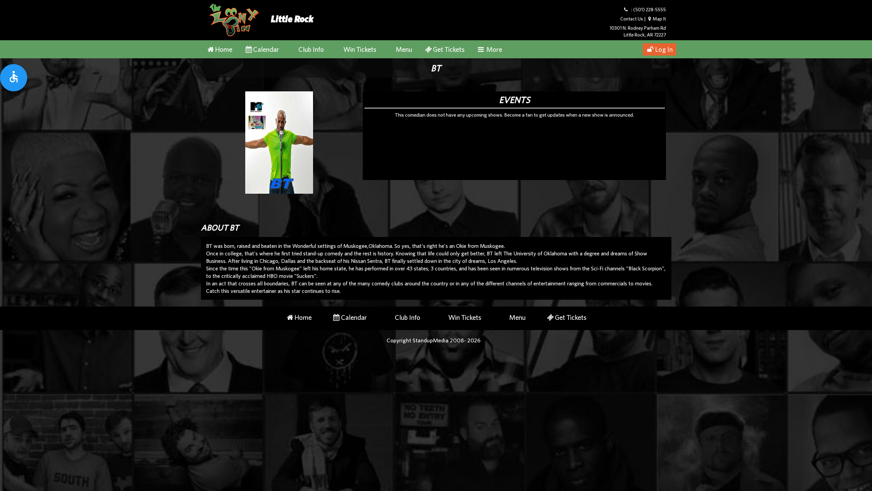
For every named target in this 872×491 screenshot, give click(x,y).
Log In (664, 49)
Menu (404, 49)
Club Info (311, 49)
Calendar (266, 49)
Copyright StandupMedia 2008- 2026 (434, 340)
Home (223, 49)
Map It (659, 18)
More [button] (493, 49)
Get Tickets (449, 49)
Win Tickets (359, 49)
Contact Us (631, 18)
